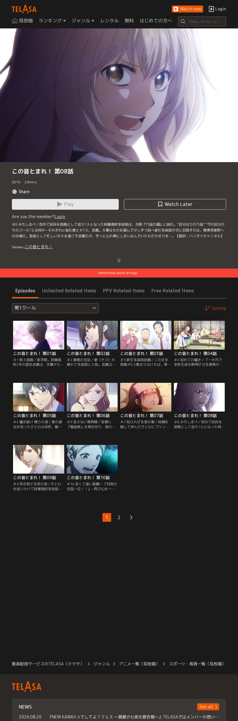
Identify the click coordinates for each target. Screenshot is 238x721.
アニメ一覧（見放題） (139, 663)
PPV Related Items (124, 290)
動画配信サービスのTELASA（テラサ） (48, 663)
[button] (187, 9)
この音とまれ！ (38, 246)
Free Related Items (173, 290)
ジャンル (101, 663)
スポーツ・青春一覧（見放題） (197, 663)
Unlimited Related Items (69, 290)
